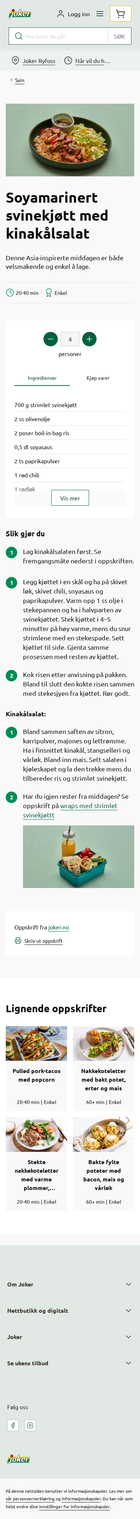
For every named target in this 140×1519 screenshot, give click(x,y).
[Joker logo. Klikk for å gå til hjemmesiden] (20, 14)
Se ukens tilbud (27, 1363)
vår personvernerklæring (30, 1498)
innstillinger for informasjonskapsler (74, 1506)
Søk (119, 36)
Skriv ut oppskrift (43, 940)
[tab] (42, 377)
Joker (14, 1336)
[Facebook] (13, 1425)
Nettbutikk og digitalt (37, 1310)
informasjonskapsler (81, 1498)
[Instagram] (30, 1425)
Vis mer (70, 497)
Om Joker (20, 1284)
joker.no (58, 926)
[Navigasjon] (99, 13)
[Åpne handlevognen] (120, 14)
